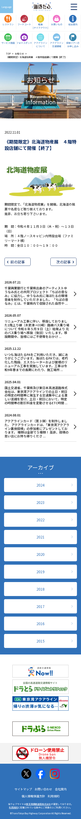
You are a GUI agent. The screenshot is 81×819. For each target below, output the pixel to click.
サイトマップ (23, 789)
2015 (40, 641)
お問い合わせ (43, 789)
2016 (40, 623)
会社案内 (61, 789)
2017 (40, 606)
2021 (40, 537)
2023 (40, 502)
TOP (8, 53)
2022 (40, 519)
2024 (40, 485)
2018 (40, 589)
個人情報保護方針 (33, 796)
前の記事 (17, 261)
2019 (40, 571)
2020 (40, 554)
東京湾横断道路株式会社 (38, 804)
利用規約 (53, 796)
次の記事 (63, 261)
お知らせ (19, 53)
